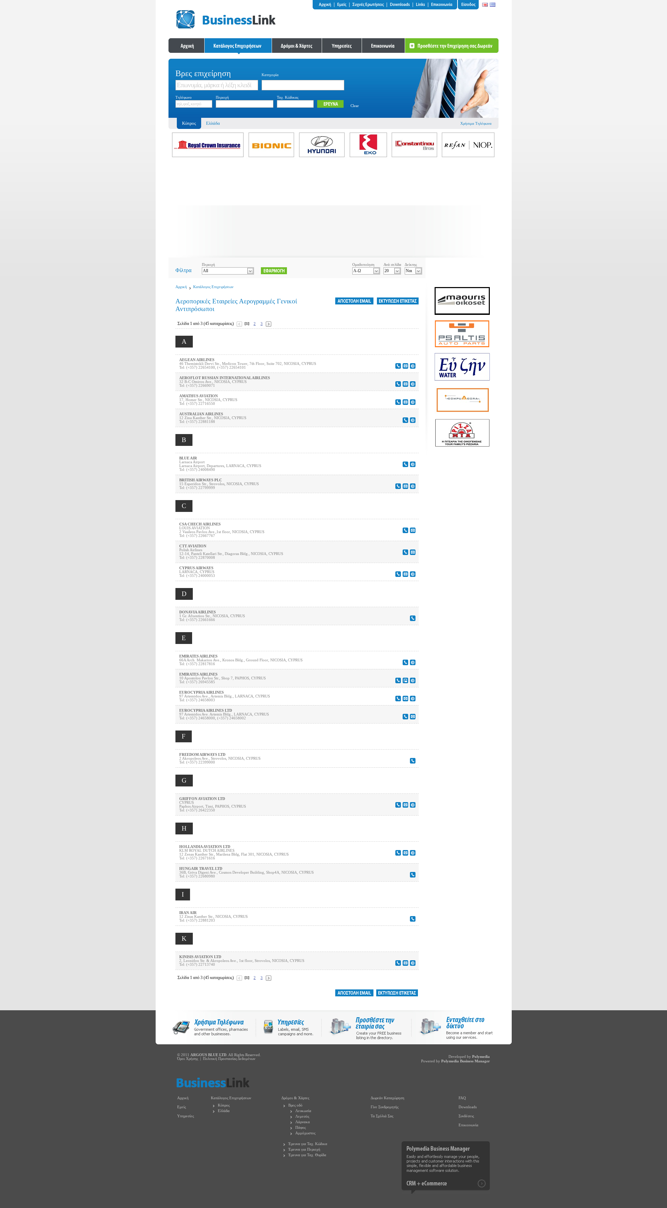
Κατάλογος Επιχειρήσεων (213, 287)
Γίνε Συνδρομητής (384, 1107)
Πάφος (300, 1127)
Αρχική (181, 287)
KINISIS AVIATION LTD (200, 957)
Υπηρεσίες (185, 1116)
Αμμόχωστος (305, 1133)
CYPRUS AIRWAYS (196, 568)
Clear (355, 106)
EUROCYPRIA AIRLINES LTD (205, 710)
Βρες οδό (295, 1105)
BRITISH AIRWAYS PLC (200, 480)
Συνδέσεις (466, 1116)
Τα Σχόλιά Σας (382, 1116)
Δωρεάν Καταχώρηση (387, 1098)
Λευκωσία (303, 1111)
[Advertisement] (333, 209)
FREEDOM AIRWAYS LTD (202, 755)
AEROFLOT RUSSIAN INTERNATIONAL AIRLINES (224, 378)
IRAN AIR (188, 913)
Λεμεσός (302, 1116)
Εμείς (181, 1107)
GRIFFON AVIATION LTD (202, 799)
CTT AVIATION (192, 546)
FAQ (462, 1098)
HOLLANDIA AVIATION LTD (204, 847)
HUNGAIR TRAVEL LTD (200, 869)
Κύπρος (224, 1105)
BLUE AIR (188, 458)
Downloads (468, 1107)
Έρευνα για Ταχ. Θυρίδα (307, 1155)
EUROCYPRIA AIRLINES (201, 692)
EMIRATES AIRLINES (198, 656)
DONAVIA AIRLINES (197, 612)
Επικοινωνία (468, 1125)
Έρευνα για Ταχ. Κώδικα (307, 1144)
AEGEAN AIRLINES (196, 360)
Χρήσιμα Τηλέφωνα (476, 123)
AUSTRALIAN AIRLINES (201, 414)
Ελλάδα (213, 123)
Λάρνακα (302, 1122)
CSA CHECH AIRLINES (200, 524)
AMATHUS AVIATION (198, 396)
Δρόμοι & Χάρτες (295, 1098)
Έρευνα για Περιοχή (304, 1149)
